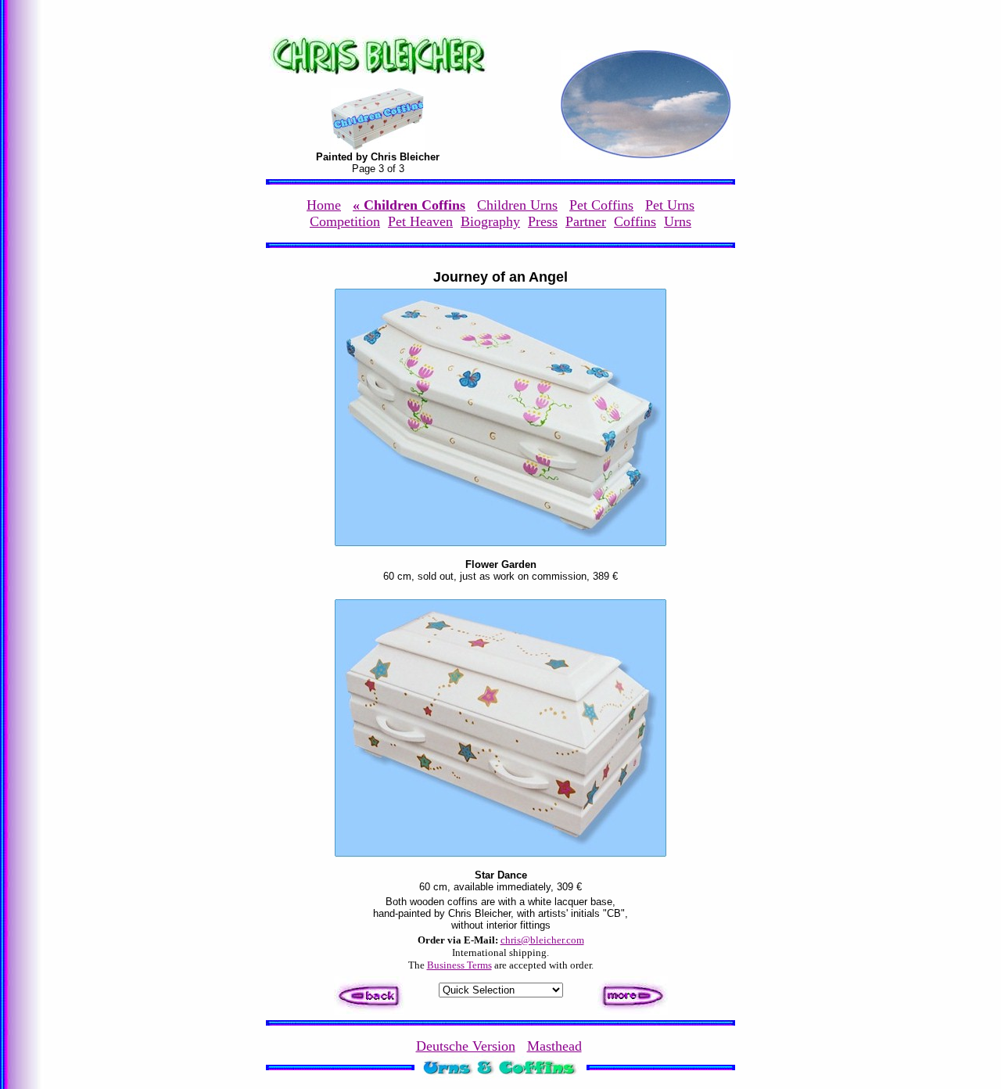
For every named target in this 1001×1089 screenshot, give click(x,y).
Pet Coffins (601, 205)
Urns (677, 221)
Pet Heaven (420, 221)
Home (324, 205)
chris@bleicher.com (542, 940)
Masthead (554, 1046)
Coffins (635, 221)
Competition (345, 221)
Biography (490, 221)
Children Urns (517, 205)
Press (543, 221)
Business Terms (459, 965)
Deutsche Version (465, 1046)
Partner (585, 221)
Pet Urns (669, 205)
